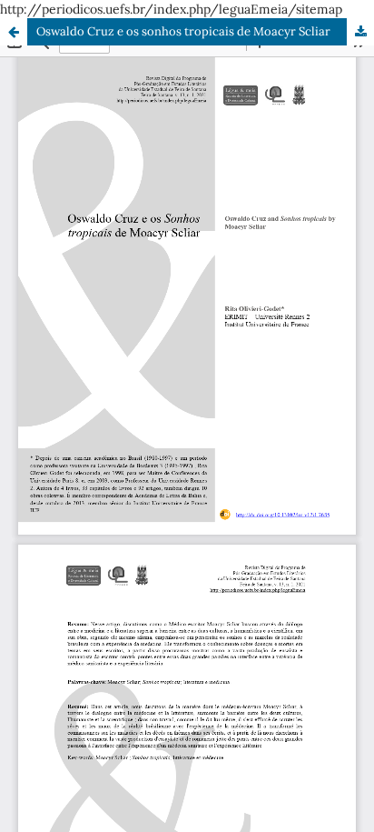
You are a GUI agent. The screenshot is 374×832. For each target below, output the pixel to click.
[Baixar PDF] (360, 31)
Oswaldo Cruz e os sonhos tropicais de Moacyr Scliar (183, 31)
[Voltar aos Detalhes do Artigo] (13, 31)
